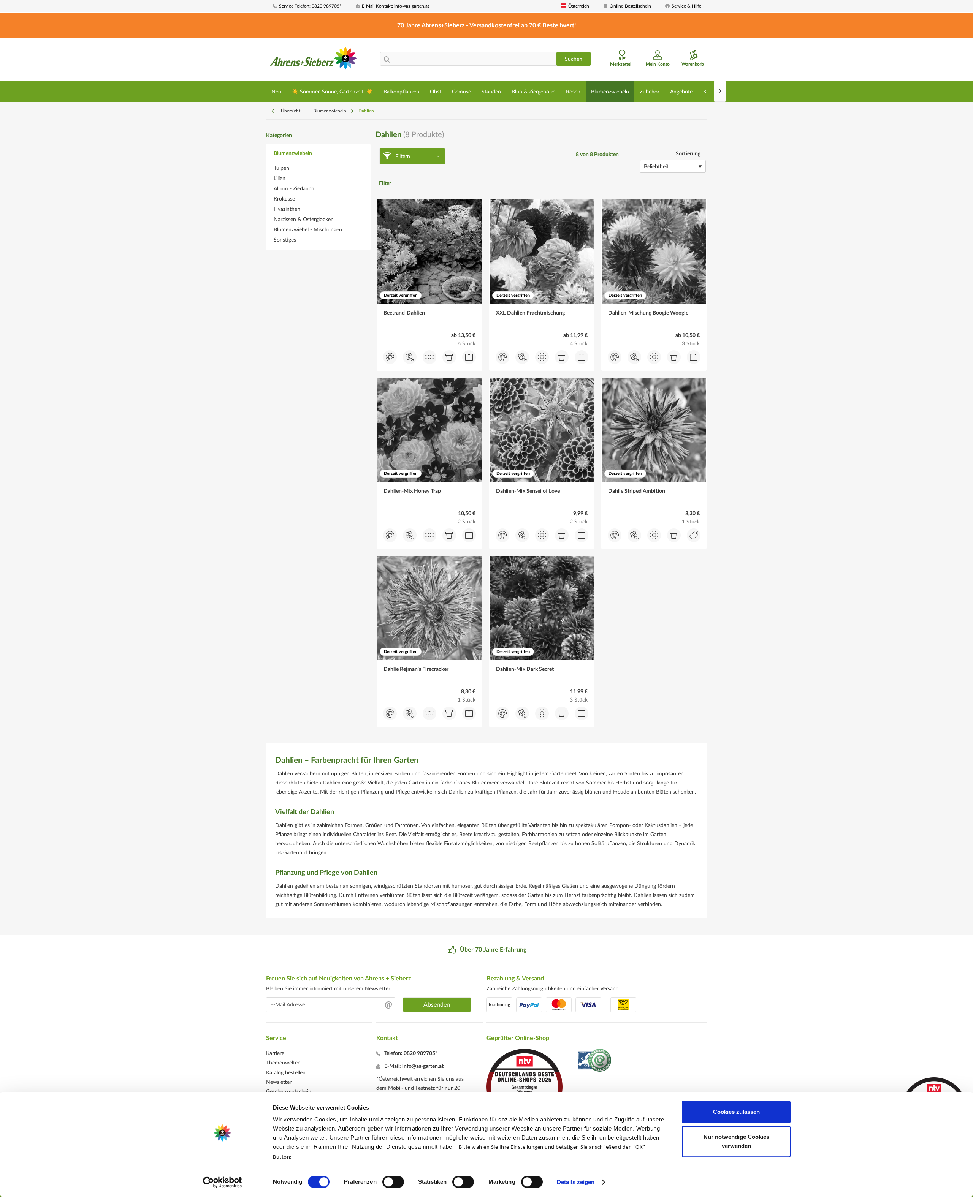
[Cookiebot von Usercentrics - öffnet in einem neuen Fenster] (222, 1182)
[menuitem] (311, 6)
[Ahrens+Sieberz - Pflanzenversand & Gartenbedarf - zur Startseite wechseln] (313, 60)
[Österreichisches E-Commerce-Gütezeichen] (595, 1061)
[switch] (393, 1182)
